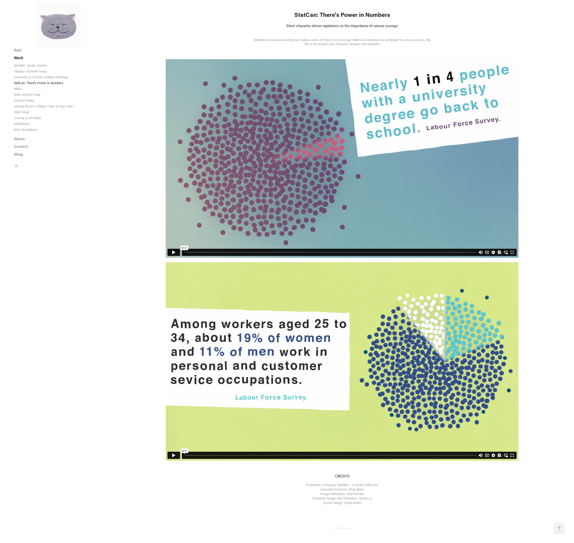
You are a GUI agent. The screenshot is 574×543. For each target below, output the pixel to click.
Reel (18, 50)
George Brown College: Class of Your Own (43, 106)
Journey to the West (27, 118)
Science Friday (24, 100)
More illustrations (26, 129)
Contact (21, 146)
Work (18, 57)
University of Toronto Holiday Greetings (41, 77)
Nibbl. (18, 89)
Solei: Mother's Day (27, 94)
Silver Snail (21, 112)
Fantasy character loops (30, 71)
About (19, 138)
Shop (18, 154)
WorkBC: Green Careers (30, 65)
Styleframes (22, 124)
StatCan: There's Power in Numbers (38, 83)
